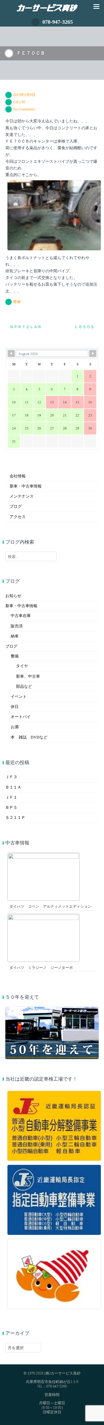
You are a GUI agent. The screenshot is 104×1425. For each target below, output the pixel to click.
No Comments (24, 109)
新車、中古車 (28, 676)
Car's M (19, 102)
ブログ (16, 506)
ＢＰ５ (11, 807)
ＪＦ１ (11, 797)
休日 (15, 707)
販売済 (17, 626)
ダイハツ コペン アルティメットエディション (50, 907)
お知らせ (13, 596)
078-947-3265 (57, 22)
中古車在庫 (21, 616)
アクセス (18, 517)
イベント (19, 696)
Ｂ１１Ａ (13, 787)
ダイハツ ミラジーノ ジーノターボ (41, 968)
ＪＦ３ (11, 777)
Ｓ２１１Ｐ (15, 817)
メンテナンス (22, 496)
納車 (15, 636)
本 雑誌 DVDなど (29, 737)
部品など (24, 686)
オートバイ (21, 717)
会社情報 (18, 476)
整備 (17, 302)
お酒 (15, 727)
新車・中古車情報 (26, 486)
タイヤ (22, 666)
